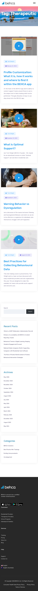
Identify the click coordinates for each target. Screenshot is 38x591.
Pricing (3, 538)
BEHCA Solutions (8, 446)
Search (6, 308)
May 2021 (6, 426)
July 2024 (6, 400)
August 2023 (7, 422)
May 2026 (6, 377)
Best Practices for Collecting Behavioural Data (18, 265)
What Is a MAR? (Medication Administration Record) (18, 331)
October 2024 (7, 388)
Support (3, 556)
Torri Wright (10, 133)
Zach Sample (10, 61)
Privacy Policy (31, 584)
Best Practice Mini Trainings (11, 449)
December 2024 (8, 381)
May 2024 (6, 403)
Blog (2, 542)
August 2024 (7, 396)
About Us (3, 540)
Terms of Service (20, 587)
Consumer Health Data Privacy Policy (14, 584)
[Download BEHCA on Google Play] (18, 504)
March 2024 (7, 411)
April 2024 (7, 407)
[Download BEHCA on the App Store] (6, 504)
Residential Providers (7, 514)
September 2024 (8, 392)
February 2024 (8, 415)
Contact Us (4, 559)
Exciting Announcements (11, 453)
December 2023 (8, 418)
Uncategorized (8, 457)
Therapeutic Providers (7, 516)
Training (3, 535)
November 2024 (8, 384)
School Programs (6, 519)
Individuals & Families (7, 521)
